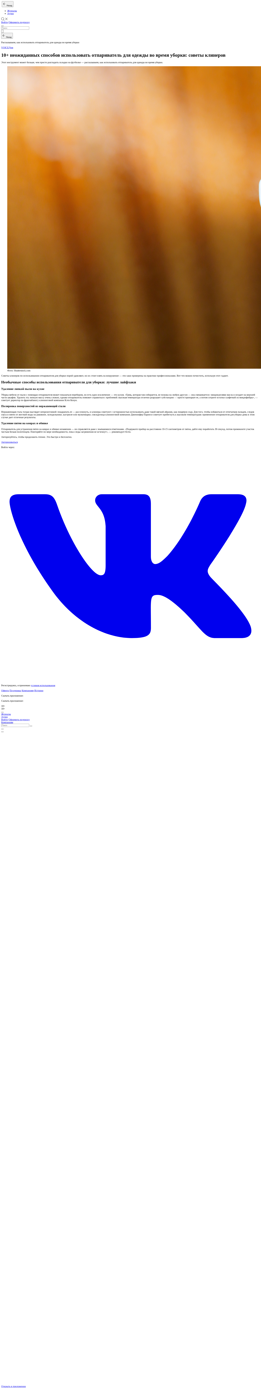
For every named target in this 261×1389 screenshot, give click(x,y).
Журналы (12, 11)
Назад (8, 5)
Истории (38, 690)
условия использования (43, 685)
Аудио (10, 13)
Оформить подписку (19, 22)
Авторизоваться (9, 442)
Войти (4, 22)
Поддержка (15, 690)
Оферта (5, 690)
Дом (11, 47)
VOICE (5, 47)
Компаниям (28, 690)
